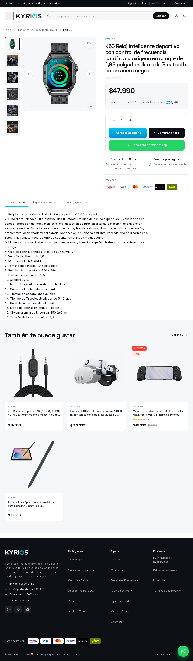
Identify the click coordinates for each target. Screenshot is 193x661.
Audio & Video (77, 611)
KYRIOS (110, 39)
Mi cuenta (117, 570)
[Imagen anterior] (29, 74)
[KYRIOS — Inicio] (16, 552)
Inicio (8, 30)
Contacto (180, 3)
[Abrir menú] (9, 16)
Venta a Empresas (122, 611)
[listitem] (12, 44)
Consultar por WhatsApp (149, 145)
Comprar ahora (168, 133)
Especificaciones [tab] (45, 202)
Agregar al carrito (128, 133)
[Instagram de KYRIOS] (8, 609)
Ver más (177, 335)
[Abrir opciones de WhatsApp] (183, 651)
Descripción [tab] (17, 202)
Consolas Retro (78, 580)
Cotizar (160, 3)
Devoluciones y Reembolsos (162, 559)
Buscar (161, 16)
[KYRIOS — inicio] (29, 16)
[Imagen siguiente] (90, 74)
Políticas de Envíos (165, 570)
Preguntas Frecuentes (124, 580)
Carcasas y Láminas (81, 570)
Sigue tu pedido (137, 3)
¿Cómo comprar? (121, 590)
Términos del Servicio (167, 590)
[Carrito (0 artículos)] (184, 16)
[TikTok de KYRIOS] (18, 609)
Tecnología (75, 559)
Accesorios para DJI (81, 590)
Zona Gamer (76, 601)
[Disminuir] (113, 120)
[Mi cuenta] (176, 16)
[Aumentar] (130, 120)
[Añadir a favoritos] (57, 357)
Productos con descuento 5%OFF (37, 30)
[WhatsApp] (27, 609)
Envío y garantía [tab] (76, 202)
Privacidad (159, 580)
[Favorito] (89, 44)
